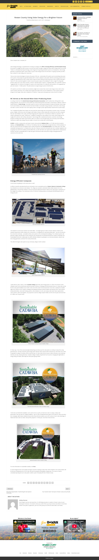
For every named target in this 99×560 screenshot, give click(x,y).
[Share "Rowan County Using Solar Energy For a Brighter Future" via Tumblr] (36, 482)
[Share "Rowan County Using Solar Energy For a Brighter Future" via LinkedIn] (41, 482)
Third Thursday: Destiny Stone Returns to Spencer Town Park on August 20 (83, 26)
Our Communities (74, 6)
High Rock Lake (64, 6)
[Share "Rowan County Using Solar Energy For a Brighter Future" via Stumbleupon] (47, 482)
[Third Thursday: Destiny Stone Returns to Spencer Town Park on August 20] (75, 25)
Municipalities (79, 29)
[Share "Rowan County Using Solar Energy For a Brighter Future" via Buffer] (44, 482)
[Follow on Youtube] (55, 531)
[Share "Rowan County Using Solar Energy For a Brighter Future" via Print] (52, 482)
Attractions (27, 6)
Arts (21, 6)
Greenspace (50, 6)
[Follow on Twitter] (47, 531)
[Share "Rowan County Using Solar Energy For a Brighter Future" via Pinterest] (39, 482)
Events (57, 552)
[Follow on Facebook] (44, 531)
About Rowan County (75, 552)
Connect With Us (85, 6)
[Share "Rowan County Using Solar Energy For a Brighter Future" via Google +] (33, 482)
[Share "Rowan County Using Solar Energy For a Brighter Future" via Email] (49, 482)
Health (57, 6)
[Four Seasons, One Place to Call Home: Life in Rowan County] (75, 33)
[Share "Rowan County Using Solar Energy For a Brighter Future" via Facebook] (28, 482)
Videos (68, 552)
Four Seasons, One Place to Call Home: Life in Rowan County (83, 34)
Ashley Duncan (34, 20)
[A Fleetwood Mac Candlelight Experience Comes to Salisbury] (75, 18)
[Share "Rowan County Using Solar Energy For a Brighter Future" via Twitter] (31, 482)
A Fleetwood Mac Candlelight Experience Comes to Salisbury (84, 18)
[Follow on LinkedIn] (52, 531)
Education (42, 6)
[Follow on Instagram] (49, 531)
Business (35, 6)
